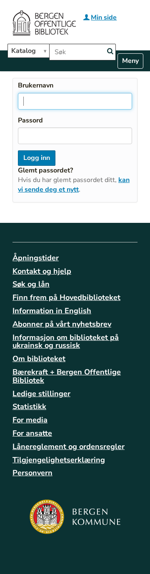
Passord (30, 120)
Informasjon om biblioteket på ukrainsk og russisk (65, 341)
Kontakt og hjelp (41, 271)
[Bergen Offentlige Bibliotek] (44, 24)
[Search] (110, 51)
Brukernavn (35, 85)
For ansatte (32, 433)
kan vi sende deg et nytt (74, 184)
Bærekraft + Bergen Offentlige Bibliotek (66, 376)
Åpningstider (35, 258)
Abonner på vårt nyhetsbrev (61, 324)
